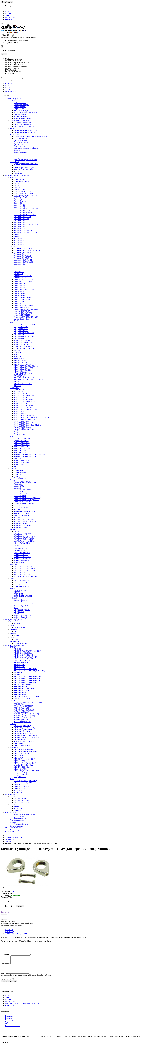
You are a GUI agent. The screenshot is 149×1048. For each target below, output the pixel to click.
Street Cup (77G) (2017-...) (23, 513)
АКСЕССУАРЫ (15, 134)
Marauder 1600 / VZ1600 (23, 313)
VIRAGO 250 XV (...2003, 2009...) (26, 364)
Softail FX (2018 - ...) (21, 452)
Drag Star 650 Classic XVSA (24, 337)
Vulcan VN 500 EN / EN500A (24, 415)
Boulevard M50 (19, 264)
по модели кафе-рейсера (14, 620)
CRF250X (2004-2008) (22, 661)
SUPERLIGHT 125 (21, 555)
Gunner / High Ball (20, 600)
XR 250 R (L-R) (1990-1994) (24, 655)
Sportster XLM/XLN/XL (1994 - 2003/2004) (29, 454)
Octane (16, 614)
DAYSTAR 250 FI (20, 535)
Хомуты (8, 841)
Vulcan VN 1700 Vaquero (23, 407)
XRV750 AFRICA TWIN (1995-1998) (27, 678)
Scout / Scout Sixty (20, 478)
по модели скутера (12, 794)
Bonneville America (21, 492)
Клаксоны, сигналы (21, 154)
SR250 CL (17, 350)
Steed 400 (17, 234)
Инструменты (19, 173)
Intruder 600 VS (19, 283)
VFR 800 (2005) (20, 692)
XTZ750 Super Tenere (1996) (24, 716)
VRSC (16, 466)
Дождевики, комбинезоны (19, 830)
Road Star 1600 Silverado (23, 346)
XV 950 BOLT (19, 376)
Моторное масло (20, 816)
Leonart (12, 578)
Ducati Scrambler (20, 627)
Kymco (12, 588)
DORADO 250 (19, 551)
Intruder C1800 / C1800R (23, 297)
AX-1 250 (17, 649)
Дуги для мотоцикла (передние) (26, 130)
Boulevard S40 (19, 268)
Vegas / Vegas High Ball (22, 616)
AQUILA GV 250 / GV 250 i (24, 570)
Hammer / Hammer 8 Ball (23, 602)
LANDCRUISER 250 (22, 553)
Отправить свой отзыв (9, 981)
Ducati (12, 625)
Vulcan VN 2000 (20, 411)
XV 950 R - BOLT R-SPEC (24, 378)
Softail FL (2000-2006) (22, 443)
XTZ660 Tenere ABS (21, 708)
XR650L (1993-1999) (21, 663)
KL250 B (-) (18, 755)
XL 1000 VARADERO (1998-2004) (26, 696)
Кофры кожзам (19, 109)
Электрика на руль (21, 138)
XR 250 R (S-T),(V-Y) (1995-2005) (26, 657)
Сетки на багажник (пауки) (24, 126)
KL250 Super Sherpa (21, 753)
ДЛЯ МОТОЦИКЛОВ (13, 99)
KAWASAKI (14, 388)
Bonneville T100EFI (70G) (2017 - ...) (27, 498)
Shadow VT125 (19, 205)
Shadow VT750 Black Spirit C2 (25, 215)
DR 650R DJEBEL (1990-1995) (25, 735)
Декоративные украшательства (25, 160)
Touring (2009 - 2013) (21, 462)
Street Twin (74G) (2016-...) (23, 515)
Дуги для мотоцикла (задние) (25, 132)
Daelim (12, 529)
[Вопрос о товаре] (2, 914)
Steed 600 (17, 236)
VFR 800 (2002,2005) (21, 686)
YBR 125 (17, 382)
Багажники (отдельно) (22, 124)
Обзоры (8, 87)
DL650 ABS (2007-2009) (23, 745)
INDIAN (13, 468)
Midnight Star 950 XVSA (23, 342)
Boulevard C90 (19, 254)
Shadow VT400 (19, 207)
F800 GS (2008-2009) (21, 787)
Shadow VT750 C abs (21, 219)
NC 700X (17, 675)
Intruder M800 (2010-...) (22, 307)
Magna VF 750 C (20, 189)
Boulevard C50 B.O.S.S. (22, 252)
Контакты (9, 19)
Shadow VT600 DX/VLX (23, 213)
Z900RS (17, 635)
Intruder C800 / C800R (22, 299)
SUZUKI (13, 246)
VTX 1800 (18, 242)
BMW (12, 621)
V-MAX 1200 (19, 358)
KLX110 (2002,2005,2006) (23, 749)
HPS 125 (17, 631)
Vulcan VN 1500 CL (21, 394)
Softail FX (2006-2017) (22, 451)
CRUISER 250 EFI (21, 549)
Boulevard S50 (19, 270)
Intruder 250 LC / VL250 (23, 282)
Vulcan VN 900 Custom (22, 427)
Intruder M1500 (19, 303)
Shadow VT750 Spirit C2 (23, 230)
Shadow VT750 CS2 (21, 227)
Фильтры (13, 822)
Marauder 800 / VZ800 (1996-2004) (26, 317)
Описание (9, 930)
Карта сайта (9, 1005)
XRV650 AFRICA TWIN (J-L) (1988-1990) (29, 671)
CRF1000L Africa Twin (22, 698)
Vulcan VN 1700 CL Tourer (23, 405)
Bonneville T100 (20, 496)
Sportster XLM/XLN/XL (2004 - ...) (26, 456)
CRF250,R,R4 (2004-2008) (23, 659)
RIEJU (12, 637)
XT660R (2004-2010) (21, 712)
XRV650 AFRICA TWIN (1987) (25, 669)
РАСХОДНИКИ (11, 812)
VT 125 (16, 545)
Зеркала (17, 150)
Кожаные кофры (20, 107)
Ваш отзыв (5, 973)
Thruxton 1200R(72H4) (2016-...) (25, 521)
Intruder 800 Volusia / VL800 (24, 289)
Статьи (7, 85)
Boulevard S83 (19, 272)
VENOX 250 (18, 592)
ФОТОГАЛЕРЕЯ (11, 91)
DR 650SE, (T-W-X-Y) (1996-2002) (26, 737)
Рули (16, 166)
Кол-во (7, 906)
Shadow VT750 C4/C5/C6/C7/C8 (26, 225)
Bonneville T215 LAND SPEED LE (27, 502)
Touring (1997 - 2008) (21, 460)
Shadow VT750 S (20, 228)
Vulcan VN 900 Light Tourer (24, 429)
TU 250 (16, 321)
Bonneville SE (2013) (21, 494)
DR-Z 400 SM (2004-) (22, 732)
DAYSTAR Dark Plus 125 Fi (24, 539)
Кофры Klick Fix (20, 103)
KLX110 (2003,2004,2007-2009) (25, 751)
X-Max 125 (18, 810)
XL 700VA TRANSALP (22, 684)
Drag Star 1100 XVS (21, 327)
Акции (7, 89)
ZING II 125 (18, 594)
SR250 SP (17, 352)
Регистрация (10, 6)
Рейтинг (4, 977)
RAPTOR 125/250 (20, 582)
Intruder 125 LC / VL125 (23, 276)
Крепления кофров (21, 116)
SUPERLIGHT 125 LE (22, 557)
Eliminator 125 (19, 390)
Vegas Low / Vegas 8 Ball (23, 618)
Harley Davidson (15, 437)
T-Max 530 (18, 808)
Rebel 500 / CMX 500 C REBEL (25, 195)
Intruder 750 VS (19, 287)
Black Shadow (19, 179)
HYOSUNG (14, 564)
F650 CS (17, 785)
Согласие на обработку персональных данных (22, 1003)
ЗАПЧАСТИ (14, 162)
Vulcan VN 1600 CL (21, 397)
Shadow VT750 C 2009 (22, 217)
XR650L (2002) (19, 665)
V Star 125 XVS (20, 354)
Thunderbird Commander (23, 525)
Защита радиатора (20, 152)
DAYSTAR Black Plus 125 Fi (24, 537)
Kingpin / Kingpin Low (22, 610)
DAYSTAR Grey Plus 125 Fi (24, 541)
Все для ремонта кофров (23, 118)
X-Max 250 (18, 806)
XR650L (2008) (19, 667)
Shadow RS (18, 203)
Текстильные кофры (21, 111)
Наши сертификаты (12, 1026)
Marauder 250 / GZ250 (22, 315)
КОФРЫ (13, 101)
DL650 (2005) (19, 743)
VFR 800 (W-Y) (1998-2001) (24, 688)
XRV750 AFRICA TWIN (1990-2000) (27, 676)
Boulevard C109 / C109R (23, 248)
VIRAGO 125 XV (20, 362)
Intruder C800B (19, 301)
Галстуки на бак (20, 158)
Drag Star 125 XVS (21, 329)
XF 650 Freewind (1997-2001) (24, 733)
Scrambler (17, 509)
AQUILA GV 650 (20, 572)
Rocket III (17, 506)
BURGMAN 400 (20, 798)
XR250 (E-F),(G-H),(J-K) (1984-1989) (27, 651)
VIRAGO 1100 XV (21, 360)
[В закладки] (4, 914)
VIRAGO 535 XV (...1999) (23, 368)
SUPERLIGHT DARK (22, 559)
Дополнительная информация (16, 934)
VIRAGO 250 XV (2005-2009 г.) (26, 366)
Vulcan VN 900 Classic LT (23, 423)
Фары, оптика (19, 144)
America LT (18, 484)
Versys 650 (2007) (20, 773)
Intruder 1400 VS (20, 278)
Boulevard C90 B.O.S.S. (22, 256)
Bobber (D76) (19, 486)
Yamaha (12, 804)
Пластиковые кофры (21, 105)
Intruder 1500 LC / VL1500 (23, 280)
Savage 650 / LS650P (21, 319)
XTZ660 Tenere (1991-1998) (24, 710)
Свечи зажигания (16, 826)
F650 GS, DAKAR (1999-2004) (25, 781)
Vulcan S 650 (18, 392)
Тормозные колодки (17, 820)
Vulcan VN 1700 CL (21, 403)
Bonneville (17, 488)
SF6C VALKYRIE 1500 (22, 197)
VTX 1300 (18, 238)
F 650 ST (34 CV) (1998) (23, 783)
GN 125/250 (18, 274)
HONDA (13, 177)
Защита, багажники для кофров (25, 113)
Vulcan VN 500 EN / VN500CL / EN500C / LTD (31, 417)
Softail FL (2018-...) (21, 447)
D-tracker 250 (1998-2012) (23, 765)
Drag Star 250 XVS (21, 331)
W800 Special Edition (21, 435)
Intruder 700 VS (19, 285)
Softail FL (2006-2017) (22, 445)
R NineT (17, 623)
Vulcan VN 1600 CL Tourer (23, 399)
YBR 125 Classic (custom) (23, 384)
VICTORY (13, 598)
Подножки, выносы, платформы (26, 148)
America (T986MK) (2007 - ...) (25, 482)
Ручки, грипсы (19, 146)
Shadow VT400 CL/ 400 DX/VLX (26, 209)
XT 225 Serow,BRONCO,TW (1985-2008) (29, 702)
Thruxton (17, 517)
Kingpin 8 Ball (19, 612)
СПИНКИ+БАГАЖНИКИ (19, 120)
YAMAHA (13, 323)
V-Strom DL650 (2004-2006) (24, 741)
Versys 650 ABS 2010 (21, 775)
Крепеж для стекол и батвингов (26, 164)
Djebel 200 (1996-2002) (22, 726)
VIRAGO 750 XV (20, 372)
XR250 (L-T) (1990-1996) (23, 653)
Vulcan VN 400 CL (21, 413)
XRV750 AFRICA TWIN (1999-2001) (27, 680)
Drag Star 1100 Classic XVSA (24, 325)
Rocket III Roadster (20, 507)
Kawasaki (13, 633)
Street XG (17, 458)
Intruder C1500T (20, 295)
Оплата (8, 13)
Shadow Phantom (20, 201)
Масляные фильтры (21, 824)
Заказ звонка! (16, 41)
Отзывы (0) (9, 932)
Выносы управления (21, 156)
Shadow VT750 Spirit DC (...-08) (25, 232)
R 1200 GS (18, 792)
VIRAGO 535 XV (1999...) (23, 370)
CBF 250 (17, 187)
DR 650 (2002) (19, 739)
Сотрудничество (11, 17)
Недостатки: (5, 964)
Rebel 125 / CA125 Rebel (23, 191)
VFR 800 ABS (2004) (21, 690)
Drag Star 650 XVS (21, 339)
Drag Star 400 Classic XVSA (24, 333)
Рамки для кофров (20, 114)
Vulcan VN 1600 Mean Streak (24, 401)
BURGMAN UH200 (21, 802)
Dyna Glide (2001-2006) (22, 439)
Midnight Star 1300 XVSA (23, 340)
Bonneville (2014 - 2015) (22, 490)
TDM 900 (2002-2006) (22, 720)
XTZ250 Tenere (19, 704)
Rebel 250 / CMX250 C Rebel (24, 193)
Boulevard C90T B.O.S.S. (23, 258)
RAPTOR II (18, 584)
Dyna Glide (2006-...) (21, 441)
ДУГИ (12, 128)
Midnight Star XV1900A (22, 344)
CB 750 (16, 185)
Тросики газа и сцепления (23, 170)
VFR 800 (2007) (20, 694)
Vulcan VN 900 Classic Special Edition (27, 425)
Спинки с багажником (22, 122)
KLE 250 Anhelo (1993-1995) (24, 759)
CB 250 (16, 183)
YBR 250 (17, 386)
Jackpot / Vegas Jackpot (22, 606)
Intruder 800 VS (19, 291)
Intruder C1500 (19, 293)
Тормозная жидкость (21, 818)
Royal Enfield (14, 641)
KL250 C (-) (18, 757)
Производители (11, 1020)
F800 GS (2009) (19, 788)
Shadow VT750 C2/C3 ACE (24, 221)
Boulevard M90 (19, 266)
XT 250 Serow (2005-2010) (23, 706)
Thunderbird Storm (20, 527)
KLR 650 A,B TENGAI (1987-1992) (27, 771)
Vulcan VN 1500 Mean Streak (24, 395)
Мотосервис (9, 1024)
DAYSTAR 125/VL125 (22, 533)
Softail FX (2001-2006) (22, 449)
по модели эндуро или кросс (16, 645)
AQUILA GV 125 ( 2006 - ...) (24, 566)
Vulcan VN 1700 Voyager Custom (26, 409)
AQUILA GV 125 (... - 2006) (24, 568)
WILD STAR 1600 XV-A (23, 374)
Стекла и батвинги (21, 140)
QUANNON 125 (20, 590)
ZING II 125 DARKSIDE (23, 596)
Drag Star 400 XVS (21, 335)
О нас (7, 11)
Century (17, 639)
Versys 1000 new (20, 777)
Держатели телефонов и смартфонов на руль (30, 136)
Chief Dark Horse (20, 472)
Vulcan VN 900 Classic (22, 421)
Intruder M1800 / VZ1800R (23, 305)
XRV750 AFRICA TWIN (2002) (25, 682)
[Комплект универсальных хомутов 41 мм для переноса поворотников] (28, 887)
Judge (16, 608)
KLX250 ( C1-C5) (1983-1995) (25, 763)
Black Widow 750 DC (21, 181)
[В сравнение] (6, 914)
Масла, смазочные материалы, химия (23, 814)
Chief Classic (18, 470)
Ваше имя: (5, 945)
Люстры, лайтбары (21, 142)
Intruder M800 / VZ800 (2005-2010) (26, 309)
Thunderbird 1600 (20, 523)
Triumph (12, 480)
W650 (16, 431)
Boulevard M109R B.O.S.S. (24, 262)
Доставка (8, 15)
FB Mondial (14, 629)
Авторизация (10, 8)
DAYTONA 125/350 (21, 580)
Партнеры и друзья (12, 1022)
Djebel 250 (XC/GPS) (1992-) (24, 728)
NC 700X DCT (19, 673)
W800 (16, 433)
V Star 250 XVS (20, 356)
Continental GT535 (20, 643)
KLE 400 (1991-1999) (22, 767)
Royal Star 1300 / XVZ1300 (24, 348)
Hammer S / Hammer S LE (23, 604)
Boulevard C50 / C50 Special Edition (27, 250)
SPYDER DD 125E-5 (21, 586)
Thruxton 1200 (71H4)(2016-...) (25, 519)
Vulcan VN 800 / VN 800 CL (24, 419)
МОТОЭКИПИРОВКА (14, 828)
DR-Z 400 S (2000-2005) (23, 730)
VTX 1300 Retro (20, 240)
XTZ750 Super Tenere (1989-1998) (26, 714)
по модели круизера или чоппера (17, 175)
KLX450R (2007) (20, 769)
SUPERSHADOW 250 (22, 561)
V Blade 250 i (19, 563)
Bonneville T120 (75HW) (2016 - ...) (27, 500)
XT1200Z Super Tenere (22, 722)
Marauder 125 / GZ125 (22, 311)
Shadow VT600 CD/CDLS (23, 211)
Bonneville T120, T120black (24, 504)
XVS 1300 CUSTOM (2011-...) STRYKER (29, 380)
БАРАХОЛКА (10, 832)
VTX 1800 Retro (20, 244)
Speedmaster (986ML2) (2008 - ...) (26, 511)
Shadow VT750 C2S (21, 223)
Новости (8, 83)
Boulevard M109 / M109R (23, 260)
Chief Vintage (19, 474)
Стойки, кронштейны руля (24, 168)
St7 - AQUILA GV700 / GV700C (26, 576)
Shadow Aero (18, 199)
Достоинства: (6, 954)
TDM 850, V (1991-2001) (23, 718)
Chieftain (17, 476)
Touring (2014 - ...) (20, 464)
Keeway (12, 547)
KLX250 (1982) (19, 761)
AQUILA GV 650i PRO (22, 574)
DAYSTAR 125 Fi (20, 531)
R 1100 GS (18, 790)
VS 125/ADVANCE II (22, 543)
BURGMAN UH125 (21, 800)
